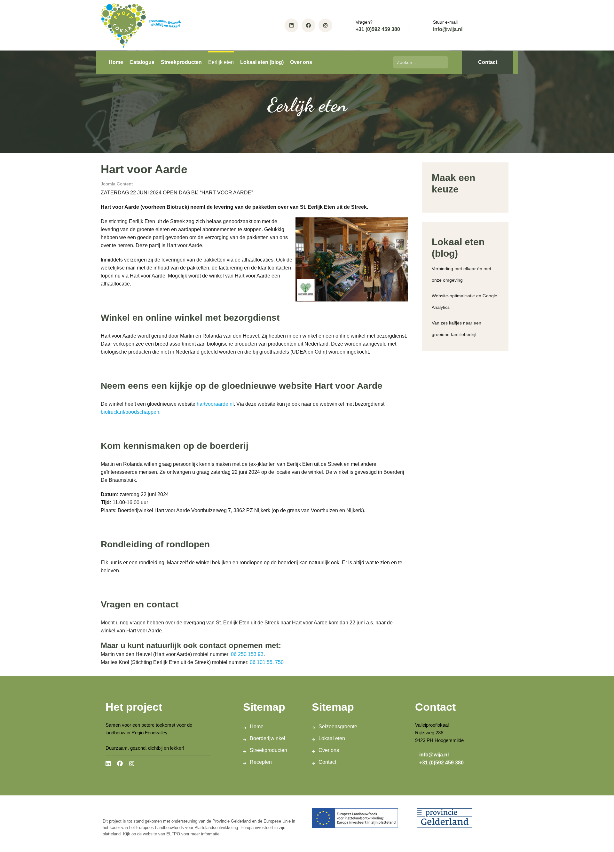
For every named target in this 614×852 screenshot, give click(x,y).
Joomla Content (117, 183)
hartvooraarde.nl (215, 404)
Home (116, 62)
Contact (487, 62)
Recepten (261, 762)
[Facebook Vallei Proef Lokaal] (308, 25)
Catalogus (142, 62)
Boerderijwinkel (267, 738)
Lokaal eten (332, 738)
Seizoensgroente (338, 726)
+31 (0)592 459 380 (378, 29)
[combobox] (420, 62)
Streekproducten (181, 62)
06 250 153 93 (247, 654)
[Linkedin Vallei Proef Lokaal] (291, 25)
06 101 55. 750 (267, 662)
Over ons (301, 62)
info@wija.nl (447, 29)
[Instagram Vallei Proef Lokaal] (325, 25)
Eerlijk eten (221, 62)
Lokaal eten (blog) (262, 62)
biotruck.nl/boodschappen (130, 412)
